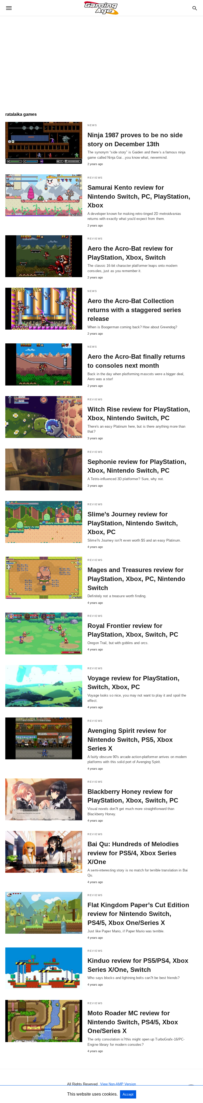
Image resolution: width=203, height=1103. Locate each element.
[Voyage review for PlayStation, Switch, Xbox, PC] (43, 686)
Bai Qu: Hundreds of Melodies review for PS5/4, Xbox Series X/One (133, 852)
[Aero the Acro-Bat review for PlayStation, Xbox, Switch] (43, 256)
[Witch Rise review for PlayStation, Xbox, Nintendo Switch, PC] (43, 417)
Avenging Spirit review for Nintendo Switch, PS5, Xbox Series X (130, 739)
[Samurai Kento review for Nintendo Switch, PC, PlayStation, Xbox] (43, 195)
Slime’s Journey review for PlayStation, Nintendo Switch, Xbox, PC (132, 523)
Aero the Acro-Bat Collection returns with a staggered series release (134, 309)
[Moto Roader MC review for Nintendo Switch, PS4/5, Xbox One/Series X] (43, 1021)
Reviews (95, 177)
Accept (128, 1094)
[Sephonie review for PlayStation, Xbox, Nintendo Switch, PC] (43, 469)
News (92, 125)
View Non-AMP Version (118, 1084)
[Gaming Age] (101, 8)
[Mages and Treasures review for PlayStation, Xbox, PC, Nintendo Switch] (43, 578)
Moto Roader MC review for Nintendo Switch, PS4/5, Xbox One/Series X (132, 1021)
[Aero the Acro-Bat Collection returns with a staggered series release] (43, 309)
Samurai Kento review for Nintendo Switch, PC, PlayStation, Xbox (138, 196)
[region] (101, 61)
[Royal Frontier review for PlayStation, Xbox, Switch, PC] (43, 633)
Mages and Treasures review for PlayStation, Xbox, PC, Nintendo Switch (136, 578)
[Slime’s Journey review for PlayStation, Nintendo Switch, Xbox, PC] (43, 522)
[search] (195, 8)
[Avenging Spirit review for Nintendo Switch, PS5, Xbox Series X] (43, 738)
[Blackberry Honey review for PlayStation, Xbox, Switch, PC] (43, 799)
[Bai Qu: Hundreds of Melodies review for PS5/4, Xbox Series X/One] (43, 852)
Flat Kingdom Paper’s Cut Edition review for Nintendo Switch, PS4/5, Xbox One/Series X (138, 913)
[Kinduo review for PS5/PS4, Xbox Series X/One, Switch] (43, 968)
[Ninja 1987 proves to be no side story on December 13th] (43, 143)
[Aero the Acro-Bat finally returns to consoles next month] (43, 364)
